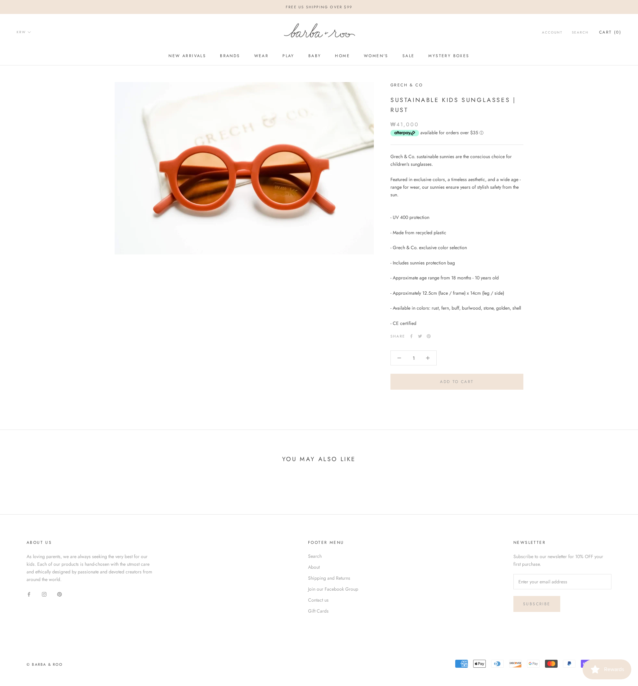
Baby (314, 56)
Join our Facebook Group (333, 589)
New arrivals (187, 56)
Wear (261, 56)
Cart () (610, 32)
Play (288, 56)
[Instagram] (44, 594)
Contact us (318, 600)
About (314, 567)
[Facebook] (411, 336)
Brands (230, 56)
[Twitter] (420, 336)
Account (552, 32)
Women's (376, 56)
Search (580, 32)
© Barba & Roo (45, 664)
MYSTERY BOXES (448, 56)
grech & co (406, 85)
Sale (408, 56)
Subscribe (537, 604)
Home (342, 56)
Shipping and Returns (329, 578)
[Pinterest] (429, 336)
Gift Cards (318, 611)
